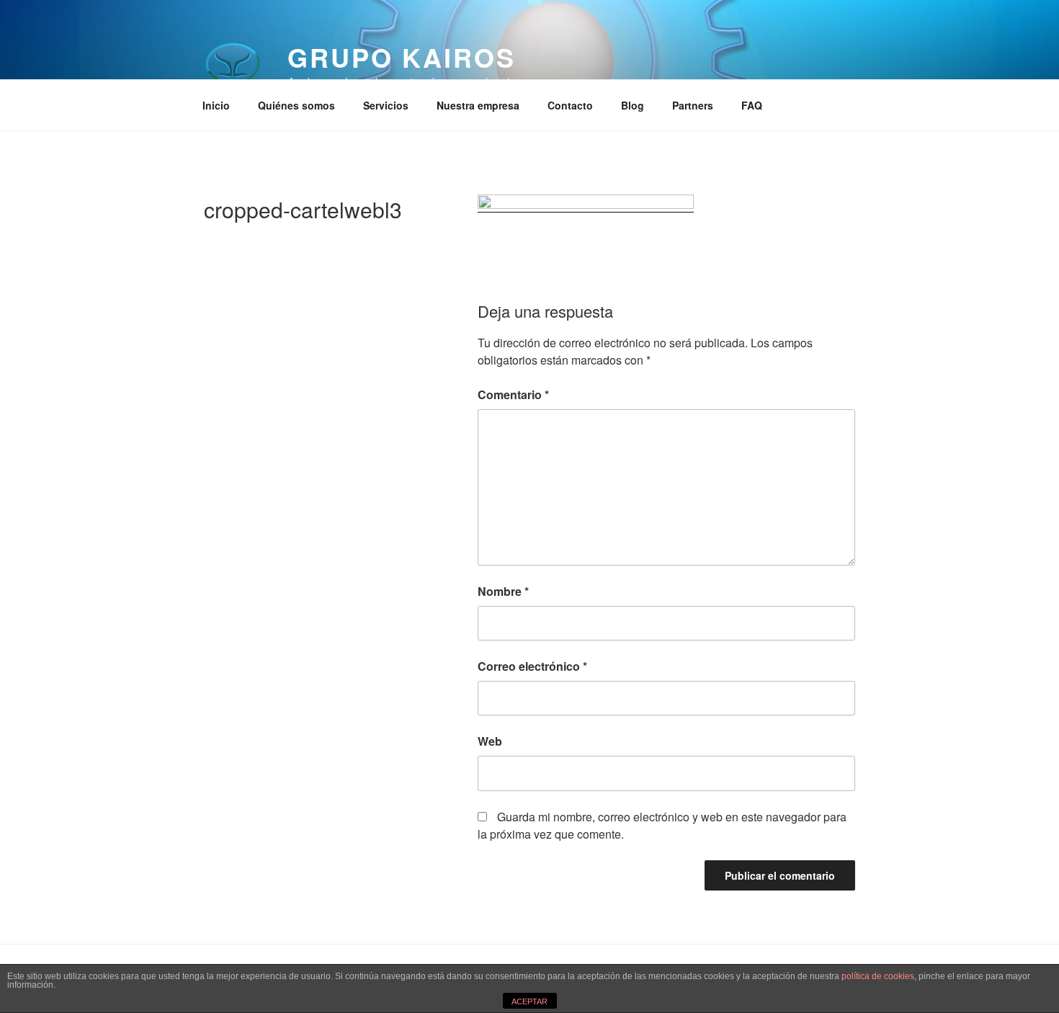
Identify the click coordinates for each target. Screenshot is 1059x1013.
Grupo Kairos (401, 57)
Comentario (513, 394)
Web (490, 741)
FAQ (751, 105)
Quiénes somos (296, 105)
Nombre (503, 591)
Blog (632, 105)
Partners (692, 105)
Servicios (385, 105)
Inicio (216, 105)
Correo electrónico (532, 666)
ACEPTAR (529, 1001)
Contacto (570, 105)
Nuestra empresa (478, 105)
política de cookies (877, 976)
